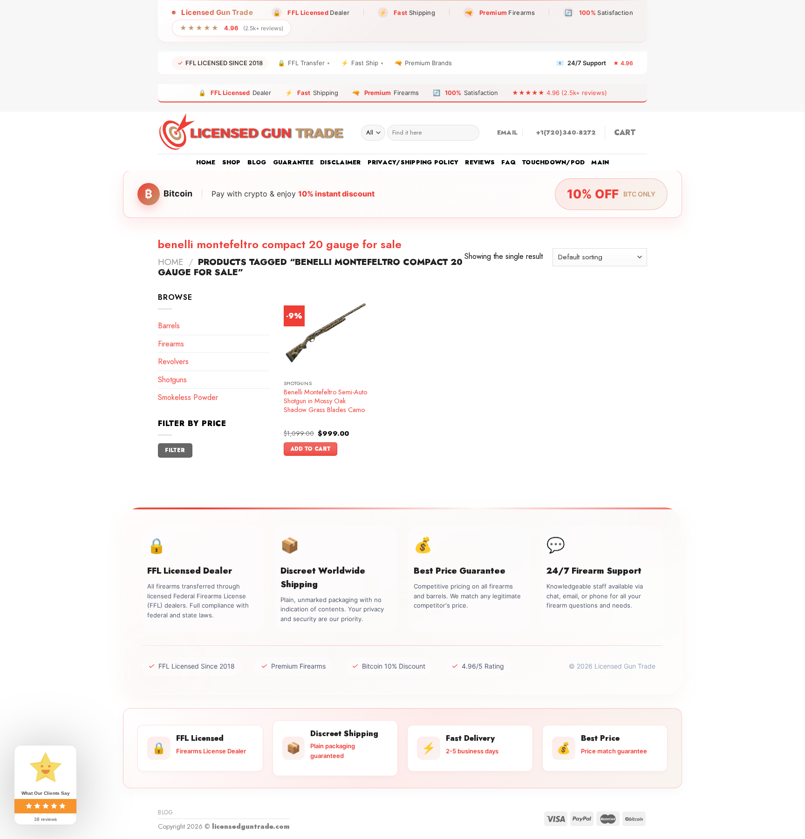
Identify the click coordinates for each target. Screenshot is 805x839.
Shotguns (172, 379)
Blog (256, 162)
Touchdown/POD (553, 162)
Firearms (171, 343)
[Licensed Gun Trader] (252, 132)
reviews (480, 162)
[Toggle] (266, 343)
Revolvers (173, 361)
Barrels (169, 325)
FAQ (508, 162)
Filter (175, 450)
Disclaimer (340, 162)
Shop (231, 162)
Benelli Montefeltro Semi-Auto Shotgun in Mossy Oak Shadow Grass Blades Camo (325, 401)
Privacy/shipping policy (413, 162)
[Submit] (470, 133)
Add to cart (311, 449)
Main (600, 162)
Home (206, 162)
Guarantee (293, 162)
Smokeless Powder (188, 397)
